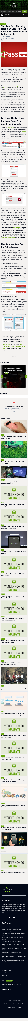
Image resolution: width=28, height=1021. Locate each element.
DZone (19, 1007)
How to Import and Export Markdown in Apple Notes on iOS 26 (12, 641)
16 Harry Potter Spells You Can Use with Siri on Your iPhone (13, 938)
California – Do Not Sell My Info (9, 978)
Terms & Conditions (6, 970)
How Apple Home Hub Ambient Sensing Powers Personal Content (12, 780)
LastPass (5, 87)
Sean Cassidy (10, 127)
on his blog (16, 227)
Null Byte (24, 11)
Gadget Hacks (11, 11)
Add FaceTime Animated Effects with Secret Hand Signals (13, 945)
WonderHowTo (4, 11)
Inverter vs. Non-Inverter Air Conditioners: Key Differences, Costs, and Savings (13, 714)
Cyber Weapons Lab (10, 14)
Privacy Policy (5, 973)
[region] (14, 144)
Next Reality (18, 11)
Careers (7, 980)
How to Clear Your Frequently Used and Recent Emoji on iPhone (13, 953)
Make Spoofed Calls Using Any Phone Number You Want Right (14, 957)
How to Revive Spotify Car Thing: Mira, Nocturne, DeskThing (12, 482)
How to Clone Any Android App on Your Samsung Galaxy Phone (13, 934)
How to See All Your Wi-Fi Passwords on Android (13, 927)
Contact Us (4, 975)
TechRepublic (7, 1004)
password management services (17, 86)
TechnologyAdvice (16, 1000)
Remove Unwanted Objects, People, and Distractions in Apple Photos (11, 930)
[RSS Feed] (18, 917)
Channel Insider (11, 1007)
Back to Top (5, 989)
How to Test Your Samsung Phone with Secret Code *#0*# (14, 949)
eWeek (14, 1004)
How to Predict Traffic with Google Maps (11, 941)
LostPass (24, 131)
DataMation (21, 1004)
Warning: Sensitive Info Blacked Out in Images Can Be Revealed (13, 961)
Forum (18, 14)
